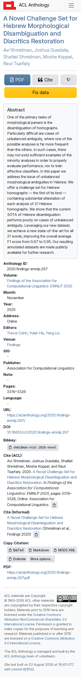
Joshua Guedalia (51, 50)
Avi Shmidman (17, 50)
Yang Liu (53, 333)
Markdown (41, 550)
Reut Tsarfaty (16, 63)
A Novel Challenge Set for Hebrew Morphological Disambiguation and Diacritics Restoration (42, 477)
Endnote (19, 559)
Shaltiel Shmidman (22, 57)
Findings (13, 344)
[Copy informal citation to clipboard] (36, 534)
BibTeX (18, 550)
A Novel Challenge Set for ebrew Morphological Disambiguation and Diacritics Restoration (40, 29)
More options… (42, 559)
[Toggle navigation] (71, 5)
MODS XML (66, 550)
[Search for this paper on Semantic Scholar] (68, 79)
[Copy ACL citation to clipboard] (54, 504)
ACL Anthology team (19, 656)
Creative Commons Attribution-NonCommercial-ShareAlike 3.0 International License (35, 619)
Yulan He (36, 333)
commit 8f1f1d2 (22, 669)
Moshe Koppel (57, 57)
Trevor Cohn (17, 333)
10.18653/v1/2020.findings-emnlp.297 (38, 432)
